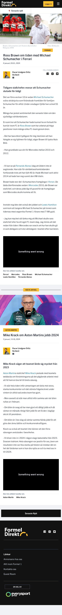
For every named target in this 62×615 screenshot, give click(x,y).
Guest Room (10, 574)
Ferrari (47, 50)
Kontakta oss (10, 569)
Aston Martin (11, 330)
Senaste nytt (17, 10)
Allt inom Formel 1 (13, 564)
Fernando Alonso (23, 165)
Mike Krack (30, 373)
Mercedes (33, 185)
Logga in (48, 4)
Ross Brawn (25, 125)
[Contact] (13, 77)
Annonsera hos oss (13, 559)
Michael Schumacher (44, 97)
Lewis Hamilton (49, 204)
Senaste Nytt (31, 513)
